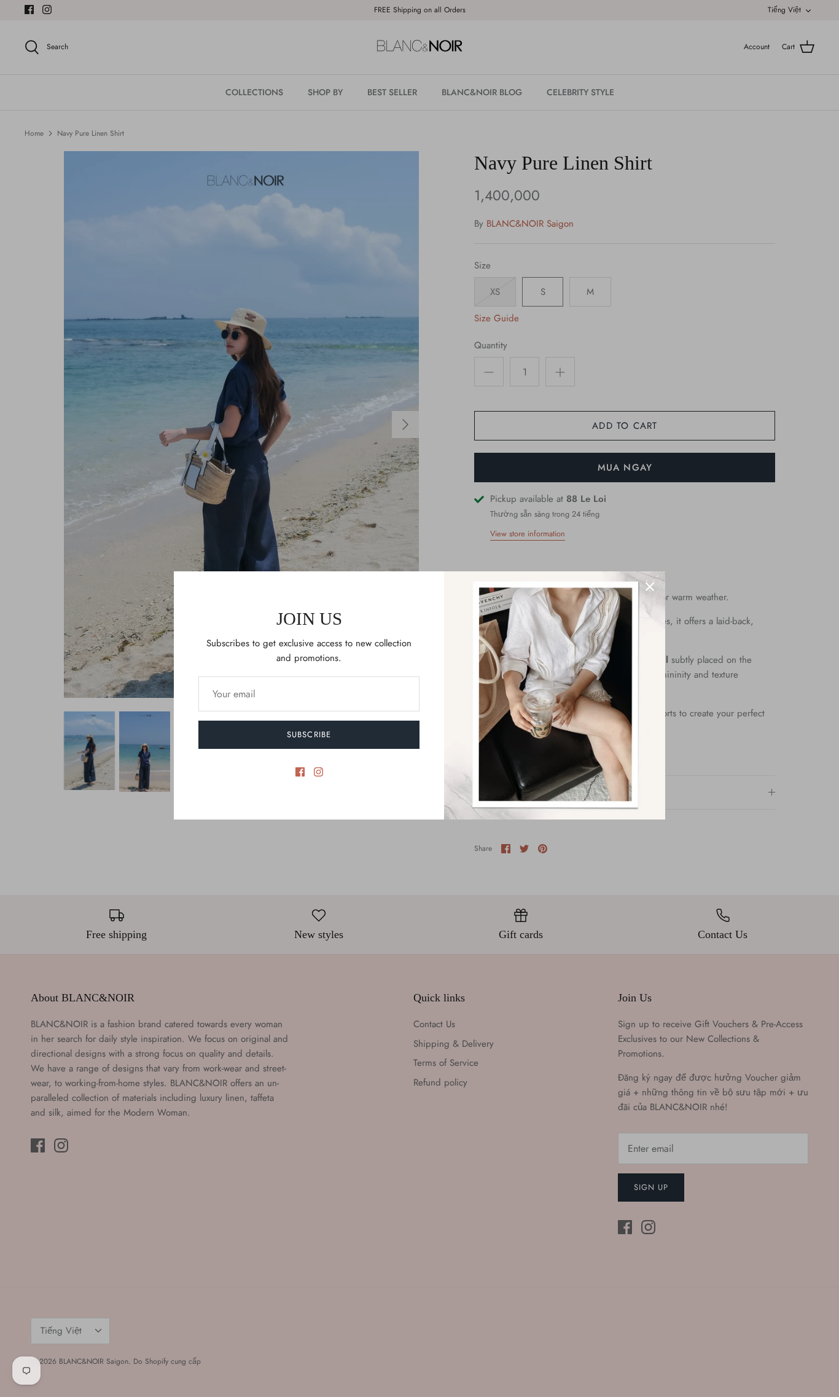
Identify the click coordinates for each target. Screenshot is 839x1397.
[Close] (649, 586)
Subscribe (308, 734)
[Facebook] (300, 772)
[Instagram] (318, 772)
